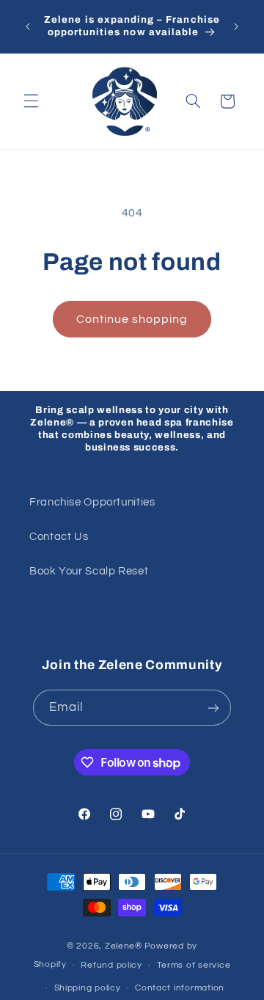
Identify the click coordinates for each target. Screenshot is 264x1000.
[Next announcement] (236, 26)
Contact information (179, 988)
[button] (31, 101)
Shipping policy (87, 988)
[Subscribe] (213, 708)
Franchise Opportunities (92, 502)
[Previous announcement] (28, 26)
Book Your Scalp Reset (88, 571)
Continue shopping (132, 319)
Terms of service (194, 965)
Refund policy (111, 965)
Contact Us (58, 536)
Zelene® (123, 946)
